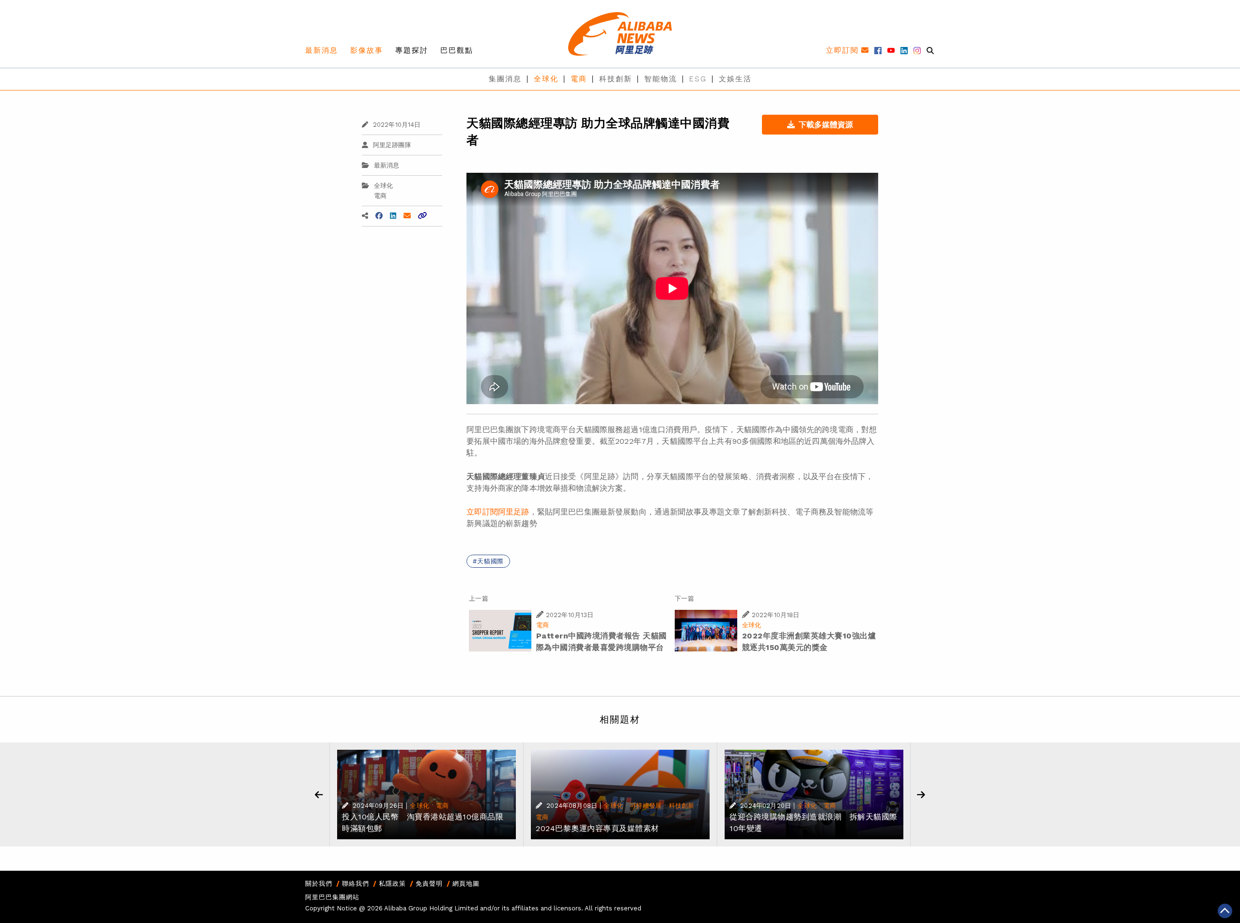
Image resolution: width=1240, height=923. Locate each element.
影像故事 (366, 50)
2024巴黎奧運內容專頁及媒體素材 (597, 828)
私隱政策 (392, 883)
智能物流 (660, 79)
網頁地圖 (466, 883)
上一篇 (478, 598)
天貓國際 (490, 561)
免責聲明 (429, 883)
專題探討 (411, 50)
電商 (579, 79)
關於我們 (318, 883)
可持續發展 (646, 805)
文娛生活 (735, 79)
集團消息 (505, 79)
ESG (698, 79)
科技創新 (615, 79)
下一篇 (684, 598)
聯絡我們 (355, 883)
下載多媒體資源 (826, 124)
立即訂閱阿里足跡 (497, 511)
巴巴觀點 (456, 50)
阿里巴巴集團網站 (332, 897)
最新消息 (321, 50)
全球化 (546, 79)
